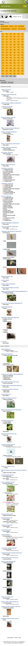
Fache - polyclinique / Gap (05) (7, 482)
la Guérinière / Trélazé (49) (7, 168)
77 (22, 65)
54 (2, 57)
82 (18, 68)
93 (14, 73)
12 (22, 36)
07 (2, 36)
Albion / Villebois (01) (5, 349)
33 (14, 47)
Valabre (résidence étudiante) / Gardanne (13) (11, 102)
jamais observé (4, 26)
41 (22, 49)
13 (2, 39)
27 (6, 44)
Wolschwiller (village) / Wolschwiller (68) (10, 317)
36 (2, 49)
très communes (21, 28)
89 (22, 70)
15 (10, 39)
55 (6, 57)
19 (2, 41)
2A (18, 44)
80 (10, 68)
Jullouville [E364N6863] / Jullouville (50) (10, 222)
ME (10, 76)
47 (22, 52)
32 (10, 47)
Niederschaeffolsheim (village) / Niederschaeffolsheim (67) (14, 291)
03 (10, 33)
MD (7, 76)
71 (22, 63)
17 (18, 39)
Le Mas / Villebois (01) (6, 394)
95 (22, 73)
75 (14, 65)
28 (10, 44)
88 (18, 70)
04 (14, 33)
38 (10, 49)
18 (22, 39)
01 (2, 33)
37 (6, 49)
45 (14, 52)
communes (14, 28)
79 (6, 68)
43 (6, 52)
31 (6, 47)
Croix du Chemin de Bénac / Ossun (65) (10, 287)
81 (14, 68)
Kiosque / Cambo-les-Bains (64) (8, 283)
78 (2, 68)
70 (18, 63)
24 (18, 41)
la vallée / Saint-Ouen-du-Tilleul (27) (9, 131)
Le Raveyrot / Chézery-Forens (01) (8, 398)
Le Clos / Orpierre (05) (6, 529)
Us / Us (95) (3, 341)
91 (6, 73)
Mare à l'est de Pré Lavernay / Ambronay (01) (11, 409)
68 (10, 63)
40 (18, 49)
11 (18, 36)
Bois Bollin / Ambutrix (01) (7, 354)
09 (10, 36)
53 (22, 55)
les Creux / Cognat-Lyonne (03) (8, 444)
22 (10, 41)
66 (2, 63)
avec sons (10, 82)
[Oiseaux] (2, 17)
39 (14, 49)
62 (10, 60)
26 (2, 44)
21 (6, 41)
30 (2, 47)
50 (10, 55)
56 (10, 57)
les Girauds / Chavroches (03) (7, 466)
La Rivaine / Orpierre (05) (6, 525)
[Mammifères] (6, 17)
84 (2, 70)
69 (14, 63)
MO (14, 76)
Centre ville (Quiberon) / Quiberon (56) (9, 226)
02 (6, 33)
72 (2, 65)
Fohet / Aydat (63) (5, 280)
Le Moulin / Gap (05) (5, 534)
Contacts (15, 637)
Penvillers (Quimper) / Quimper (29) (9, 147)
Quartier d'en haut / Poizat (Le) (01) (8, 433)
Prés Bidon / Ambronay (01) (7, 420)
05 (18, 33)
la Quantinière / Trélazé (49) (7, 183)
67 (6, 63)
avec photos (4, 82)
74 (10, 65)
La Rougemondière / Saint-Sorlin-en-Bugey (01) (11, 385)
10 (14, 36)
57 (14, 57)
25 (22, 41)
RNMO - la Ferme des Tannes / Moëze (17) (10, 128)
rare (16, 26)
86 (10, 70)
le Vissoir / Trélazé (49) (6, 196)
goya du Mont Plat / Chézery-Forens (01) (10, 381)
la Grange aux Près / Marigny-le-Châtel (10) (10, 606)
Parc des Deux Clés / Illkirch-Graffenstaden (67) (11, 303)
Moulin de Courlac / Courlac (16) (8, 117)
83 (22, 68)
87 (14, 70)
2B (22, 44)
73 (6, 65)
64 (18, 60)
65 (22, 60)
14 (6, 39)
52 (18, 55)
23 (14, 41)
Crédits (19, 637)
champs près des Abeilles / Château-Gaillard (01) (12, 374)
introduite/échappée (5, 28)
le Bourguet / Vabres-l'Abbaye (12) (8, 94)
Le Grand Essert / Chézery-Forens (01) (9, 389)
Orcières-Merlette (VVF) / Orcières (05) (9, 557)
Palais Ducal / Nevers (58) (7, 276)
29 (14, 44)
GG (3, 76)
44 (10, 52)
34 (18, 47)
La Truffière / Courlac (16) (6, 106)
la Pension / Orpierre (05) (6, 517)
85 (6, 70)
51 (14, 55)
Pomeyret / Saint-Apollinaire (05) (8, 561)
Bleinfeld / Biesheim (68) (6, 306)
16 (14, 39)
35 (22, 47)
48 (2, 55)
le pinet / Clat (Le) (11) (6, 89)
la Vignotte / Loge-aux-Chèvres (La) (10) (10, 618)
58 (18, 57)
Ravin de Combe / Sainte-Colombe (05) (9, 601)
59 (22, 57)
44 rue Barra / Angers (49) (7, 152)
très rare (11, 26)
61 (6, 60)
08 (6, 36)
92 (10, 73)
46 (18, 52)
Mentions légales (10, 637)
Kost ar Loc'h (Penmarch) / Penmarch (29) (10, 143)
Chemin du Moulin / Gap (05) (7, 475)
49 (6, 55)
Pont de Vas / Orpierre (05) (7, 596)
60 (2, 60)
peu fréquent (21, 26)
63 (14, 60)
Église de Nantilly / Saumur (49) (8, 164)
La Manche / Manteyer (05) (7, 514)
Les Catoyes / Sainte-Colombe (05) (9, 548)
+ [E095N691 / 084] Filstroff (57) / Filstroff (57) (11, 231)
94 (18, 73)
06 (22, 33)
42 (2, 52)
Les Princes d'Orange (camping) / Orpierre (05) (11, 552)
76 (18, 65)
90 (2, 73)
